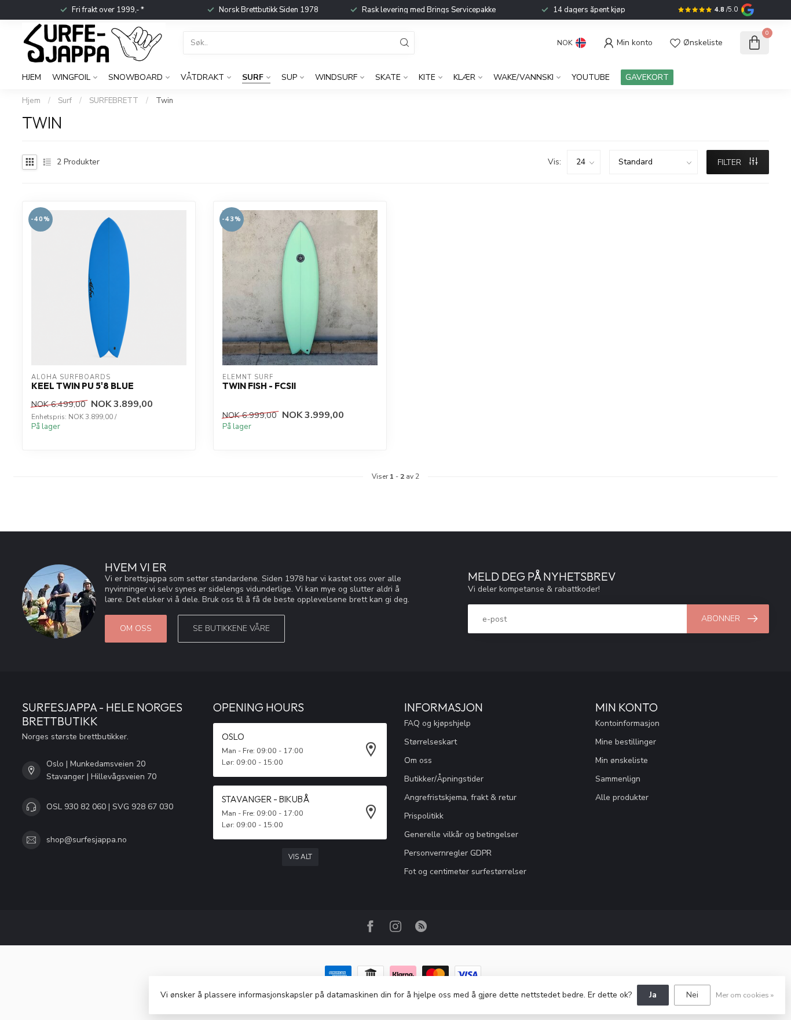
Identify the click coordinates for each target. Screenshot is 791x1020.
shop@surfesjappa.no (86, 839)
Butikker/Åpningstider (444, 778)
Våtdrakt (202, 77)
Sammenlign (617, 778)
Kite (427, 77)
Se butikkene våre (231, 628)
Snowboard (135, 77)
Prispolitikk (424, 815)
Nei (692, 994)
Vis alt (300, 856)
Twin (164, 101)
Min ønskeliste (621, 760)
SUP (289, 77)
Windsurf (336, 77)
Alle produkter (622, 797)
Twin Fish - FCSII (259, 386)
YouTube (591, 77)
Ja (653, 994)
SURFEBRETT (113, 101)
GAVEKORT (647, 77)
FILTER (730, 162)
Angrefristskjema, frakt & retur (460, 797)
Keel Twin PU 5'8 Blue (82, 386)
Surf (252, 77)
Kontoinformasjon (627, 723)
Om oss (136, 628)
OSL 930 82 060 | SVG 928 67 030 (109, 806)
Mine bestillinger (625, 741)
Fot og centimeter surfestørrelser (465, 871)
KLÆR (464, 77)
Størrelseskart (430, 741)
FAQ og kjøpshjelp (437, 723)
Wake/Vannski (523, 77)
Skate (388, 77)
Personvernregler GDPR (448, 852)
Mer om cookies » (745, 995)
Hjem (31, 77)
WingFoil (71, 77)
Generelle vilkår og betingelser (461, 834)
